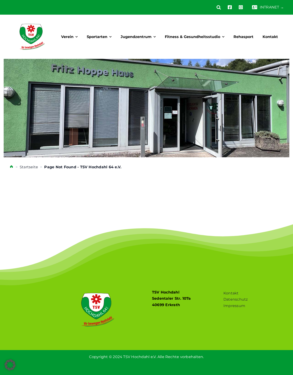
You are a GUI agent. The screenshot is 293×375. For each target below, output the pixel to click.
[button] (215, 7)
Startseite (29, 167)
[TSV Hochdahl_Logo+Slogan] (32, 20)
